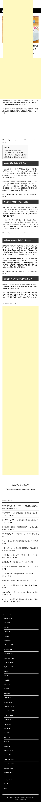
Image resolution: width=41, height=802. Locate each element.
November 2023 (9, 764)
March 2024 (7, 746)
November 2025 (9, 658)
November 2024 (9, 711)
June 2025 (7, 680)
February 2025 (8, 697)
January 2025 (8, 702)
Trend (6, 784)
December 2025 (9, 653)
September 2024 (9, 719)
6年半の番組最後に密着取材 (12, 150)
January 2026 (8, 649)
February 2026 (8, 645)
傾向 (5, 788)
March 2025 (7, 693)
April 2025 (7, 689)
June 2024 (7, 733)
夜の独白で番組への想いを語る (13, 153)
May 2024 (7, 737)
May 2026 (7, 631)
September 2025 (9, 667)
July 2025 (7, 676)
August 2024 (8, 724)
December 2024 (9, 706)
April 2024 (7, 742)
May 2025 (7, 684)
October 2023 (8, 768)
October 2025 (8, 662)
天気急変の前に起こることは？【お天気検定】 (17, 562)
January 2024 (8, 755)
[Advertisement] (20, 78)
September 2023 (9, 772)
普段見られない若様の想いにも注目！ (15, 157)
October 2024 (8, 715)
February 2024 (8, 750)
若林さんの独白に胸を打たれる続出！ (15, 155)
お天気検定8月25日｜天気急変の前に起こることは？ (20, 580)
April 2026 (7, 636)
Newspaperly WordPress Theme (24, 798)
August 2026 (8, 618)
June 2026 (7, 627)
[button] (10, 147)
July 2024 (7, 728)
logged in (18, 489)
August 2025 (8, 671)
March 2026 (7, 640)
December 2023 (9, 759)
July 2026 (7, 623)
